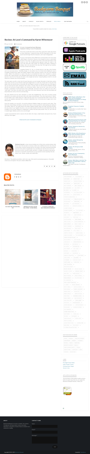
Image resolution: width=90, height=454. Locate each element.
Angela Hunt (77, 183)
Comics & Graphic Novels (69, 347)
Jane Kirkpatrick (67, 228)
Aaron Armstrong (68, 176)
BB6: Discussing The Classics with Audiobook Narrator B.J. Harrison (77, 120)
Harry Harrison (77, 214)
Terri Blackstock (67, 318)
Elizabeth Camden (68, 208)
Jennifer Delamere (68, 235)
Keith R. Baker (67, 248)
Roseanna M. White (77, 295)
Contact (31, 21)
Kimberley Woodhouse (69, 255)
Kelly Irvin (76, 248)
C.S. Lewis (74, 190)
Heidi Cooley (66, 217)
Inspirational (73, 351)
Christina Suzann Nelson (69, 196)
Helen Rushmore (67, 219)
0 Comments (19, 44)
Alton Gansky (67, 178)
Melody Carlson (67, 268)
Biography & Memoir (68, 345)
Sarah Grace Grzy (68, 300)
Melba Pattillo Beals (68, 266)
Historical (71, 338)
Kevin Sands (66, 253)
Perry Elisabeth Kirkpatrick (70, 282)
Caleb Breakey (67, 192)
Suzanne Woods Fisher (69, 311)
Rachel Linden (67, 286)
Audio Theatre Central (68, 364)
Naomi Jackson (76, 273)
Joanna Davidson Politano (69, 237)
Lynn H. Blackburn (68, 264)
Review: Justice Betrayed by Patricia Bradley (75, 140)
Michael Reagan (78, 268)
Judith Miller (67, 241)
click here (54, 29)
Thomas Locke (78, 318)
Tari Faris (66, 316)
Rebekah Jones (67, 291)
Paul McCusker (78, 277)
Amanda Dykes (67, 181)
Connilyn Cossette (78, 199)
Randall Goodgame (78, 289)
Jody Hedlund (77, 239)
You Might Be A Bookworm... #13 (12, 207)
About (24, 21)
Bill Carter (77, 187)
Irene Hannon (78, 219)
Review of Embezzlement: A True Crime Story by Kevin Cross (76, 113)
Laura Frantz (80, 255)
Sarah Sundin (78, 300)
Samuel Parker (67, 298)
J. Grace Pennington (78, 221)
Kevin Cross (74, 250)
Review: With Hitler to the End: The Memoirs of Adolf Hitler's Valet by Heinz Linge (77, 161)
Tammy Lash (76, 313)
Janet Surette (78, 228)
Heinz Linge (75, 217)
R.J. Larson (66, 284)
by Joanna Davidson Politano (70, 327)
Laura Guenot (67, 257)
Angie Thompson (67, 185)
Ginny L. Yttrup (67, 214)
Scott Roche (66, 302)
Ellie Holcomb (79, 210)
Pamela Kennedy (78, 275)
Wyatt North (75, 325)
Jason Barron (67, 230)
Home (18, 21)
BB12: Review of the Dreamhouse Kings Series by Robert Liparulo (77, 134)
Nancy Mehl (66, 273)
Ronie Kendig (67, 295)
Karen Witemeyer (77, 241)
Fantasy (71, 342)
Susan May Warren (77, 307)
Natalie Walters (67, 275)
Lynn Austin (76, 262)
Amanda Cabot (77, 178)
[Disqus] (30, 233)
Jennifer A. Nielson (68, 232)
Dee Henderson (75, 203)
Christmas (66, 351)
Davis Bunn (66, 203)
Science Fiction (67, 349)
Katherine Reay (76, 246)
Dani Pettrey (77, 201)
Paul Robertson (67, 280)
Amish (81, 349)
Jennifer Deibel (79, 232)
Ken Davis (66, 250)
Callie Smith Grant (78, 192)
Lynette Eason (67, 262)
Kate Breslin (75, 244)
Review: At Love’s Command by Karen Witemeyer (76, 154)
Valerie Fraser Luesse (68, 322)
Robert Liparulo (67, 293)
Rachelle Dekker (77, 286)
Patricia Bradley (67, 277)
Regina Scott (77, 291)
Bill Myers (66, 190)
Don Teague (66, 205)
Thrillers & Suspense (79, 338)
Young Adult (75, 349)
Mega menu (57, 21)
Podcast (49, 21)
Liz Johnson (66, 259)
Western (66, 342)
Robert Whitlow (78, 293)
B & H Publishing (67, 187)
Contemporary (67, 340)
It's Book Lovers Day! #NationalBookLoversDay (48, 207)
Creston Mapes (67, 201)
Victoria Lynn (80, 322)
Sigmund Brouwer (68, 304)
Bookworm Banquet (19, 452)
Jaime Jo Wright (67, 223)
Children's (80, 340)
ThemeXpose (83, 452)
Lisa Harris (76, 257)
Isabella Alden (67, 221)
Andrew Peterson (78, 181)
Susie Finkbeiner (67, 309)
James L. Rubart (78, 223)
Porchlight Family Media (68, 362)
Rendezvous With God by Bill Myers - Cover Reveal (30, 207)
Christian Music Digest (68, 366)
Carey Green (66, 194)
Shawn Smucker (76, 302)
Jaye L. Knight (76, 230)
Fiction (65, 338)
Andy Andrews (67, 183)
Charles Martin (76, 194)
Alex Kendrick (78, 176)
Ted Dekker (74, 316)
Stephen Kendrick (79, 304)
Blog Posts (39, 21)
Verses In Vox (66, 368)
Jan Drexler (78, 226)
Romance (74, 340)
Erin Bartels (66, 212)
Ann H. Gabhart (78, 185)
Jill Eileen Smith (79, 235)
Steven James (67, 307)
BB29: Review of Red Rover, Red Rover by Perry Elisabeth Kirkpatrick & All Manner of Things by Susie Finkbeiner (77, 98)
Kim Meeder (75, 253)
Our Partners (68, 21)
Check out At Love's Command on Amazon (30, 119)
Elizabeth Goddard (68, 210)
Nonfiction (77, 342)
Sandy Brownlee (78, 298)
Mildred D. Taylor (68, 271)
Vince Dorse (66, 325)
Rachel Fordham (76, 284)
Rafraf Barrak (67, 289)
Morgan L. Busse (78, 271)
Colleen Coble (67, 199)
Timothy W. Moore (68, 320)
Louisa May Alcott (77, 259)
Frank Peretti (76, 212)
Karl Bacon (66, 244)
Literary (78, 347)
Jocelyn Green (67, 239)
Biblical (76, 345)
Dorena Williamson (77, 205)
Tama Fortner (67, 313)
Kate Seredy (66, 246)
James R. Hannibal (68, 226)
